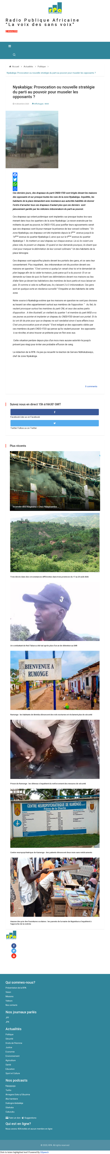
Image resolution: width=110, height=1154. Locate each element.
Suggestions (30, 1118)
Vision (8, 992)
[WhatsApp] (55, 184)
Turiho (8, 1090)
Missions (9, 996)
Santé (8, 1065)
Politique (9, 1034)
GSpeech (44, 1152)
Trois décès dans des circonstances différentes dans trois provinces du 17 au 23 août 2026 (49, 577)
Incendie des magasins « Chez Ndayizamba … (36, 506)
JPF (7, 1017)
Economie (10, 1052)
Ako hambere (12, 1099)
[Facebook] (55, 175)
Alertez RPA (12, 31)
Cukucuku (10, 1112)
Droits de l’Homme (14, 1043)
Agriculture (11, 1060)
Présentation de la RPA (16, 988)
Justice (9, 1047)
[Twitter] (55, 179)
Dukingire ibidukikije (14, 1103)
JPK (7, 1022)
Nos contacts (11, 1005)
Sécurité (9, 1039)
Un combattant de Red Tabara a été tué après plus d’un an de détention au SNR (43, 646)
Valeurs (9, 1001)
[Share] (55, 188)
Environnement (12, 1056)
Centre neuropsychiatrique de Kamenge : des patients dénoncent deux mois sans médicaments (51, 852)
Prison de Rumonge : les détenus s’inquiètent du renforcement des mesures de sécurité (48, 784)
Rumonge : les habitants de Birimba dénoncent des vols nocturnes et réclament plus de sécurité (51, 715)
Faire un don (17, 967)
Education (10, 1069)
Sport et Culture (13, 1073)
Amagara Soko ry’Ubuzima (18, 1094)
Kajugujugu (11, 1086)
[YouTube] (14, 956)
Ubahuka (10, 1107)
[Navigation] (9, 46)
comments (92, 386)
